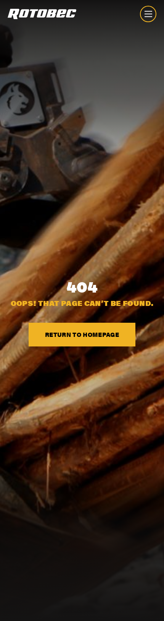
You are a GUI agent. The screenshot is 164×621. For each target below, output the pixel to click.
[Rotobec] (42, 14)
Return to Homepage (82, 334)
